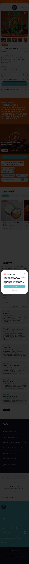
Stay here (14, 290)
